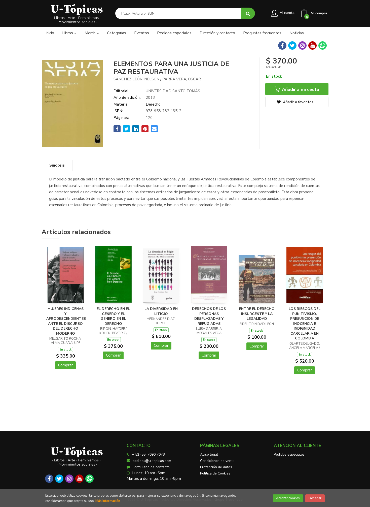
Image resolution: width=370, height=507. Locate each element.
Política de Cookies (215, 473)
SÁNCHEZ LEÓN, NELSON (136, 79)
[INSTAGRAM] (302, 45)
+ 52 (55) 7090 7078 (148, 454)
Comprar (65, 365)
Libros (68, 33)
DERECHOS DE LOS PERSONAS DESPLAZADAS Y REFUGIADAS (209, 316)
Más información (107, 501)
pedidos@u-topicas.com (152, 460)
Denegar (315, 498)
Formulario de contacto (151, 467)
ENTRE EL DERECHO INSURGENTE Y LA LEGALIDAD (257, 313)
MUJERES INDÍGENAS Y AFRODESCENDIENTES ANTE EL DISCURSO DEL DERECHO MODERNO (66, 321)
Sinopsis (57, 165)
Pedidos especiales (289, 454)
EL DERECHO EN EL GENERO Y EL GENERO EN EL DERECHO (113, 316)
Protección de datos (216, 467)
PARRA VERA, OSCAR (181, 79)
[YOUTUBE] (312, 45)
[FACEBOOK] (282, 45)
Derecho (153, 104)
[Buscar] (248, 13)
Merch (90, 33)
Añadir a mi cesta (300, 89)
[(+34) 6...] (322, 45)
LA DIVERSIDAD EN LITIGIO (161, 311)
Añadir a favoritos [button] (297, 102)
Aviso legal (209, 454)
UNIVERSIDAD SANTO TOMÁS (173, 90)
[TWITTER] (292, 45)
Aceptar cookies (288, 498)
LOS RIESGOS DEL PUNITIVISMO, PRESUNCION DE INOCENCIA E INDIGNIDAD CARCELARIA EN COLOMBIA (304, 323)
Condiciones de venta (217, 460)
